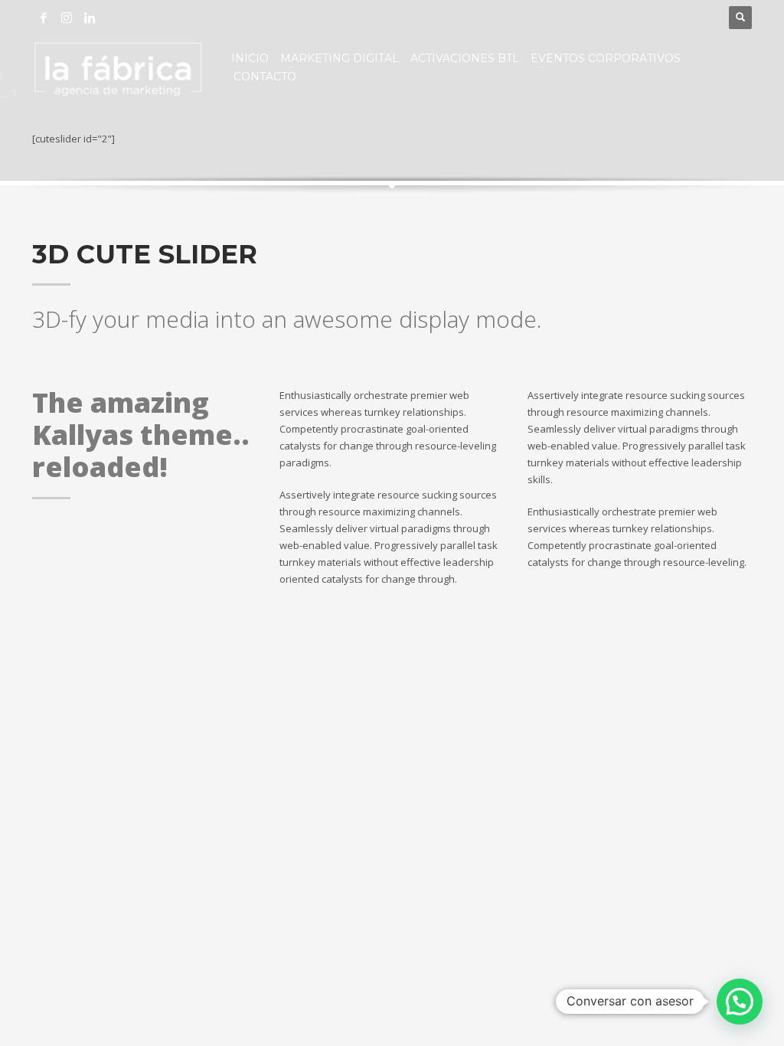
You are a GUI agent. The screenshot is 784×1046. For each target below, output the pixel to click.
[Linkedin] (89, 17)
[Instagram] (66, 17)
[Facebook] (43, 17)
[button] (740, 1002)
